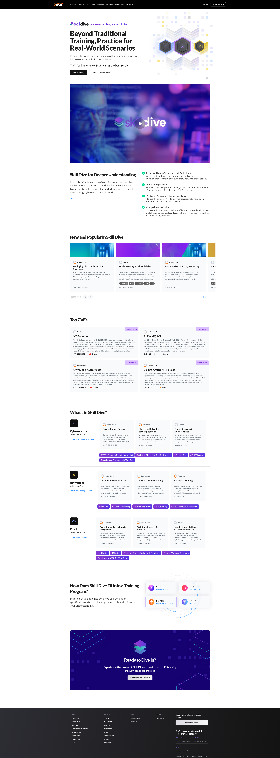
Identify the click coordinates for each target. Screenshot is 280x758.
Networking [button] (108, 721)
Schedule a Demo (218, 4)
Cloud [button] (106, 732)
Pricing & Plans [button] (135, 718)
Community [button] (76, 736)
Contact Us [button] (76, 721)
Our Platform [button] (76, 732)
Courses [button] (106, 739)
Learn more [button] (8, 751)
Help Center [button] (160, 718)
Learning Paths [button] (109, 736)
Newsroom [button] (76, 739)
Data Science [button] (108, 729)
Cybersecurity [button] (108, 725)
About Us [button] (75, 718)
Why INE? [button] (107, 718)
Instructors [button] (107, 743)
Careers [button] (75, 725)
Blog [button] (73, 743)
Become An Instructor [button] (80, 729)
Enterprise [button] (133, 721)
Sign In (205, 4)
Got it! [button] (36, 750)
